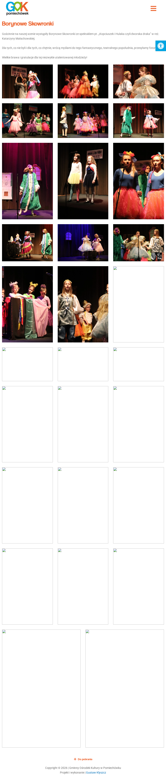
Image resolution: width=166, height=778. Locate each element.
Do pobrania (85, 759)
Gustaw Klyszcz (96, 772)
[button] (160, 46)
